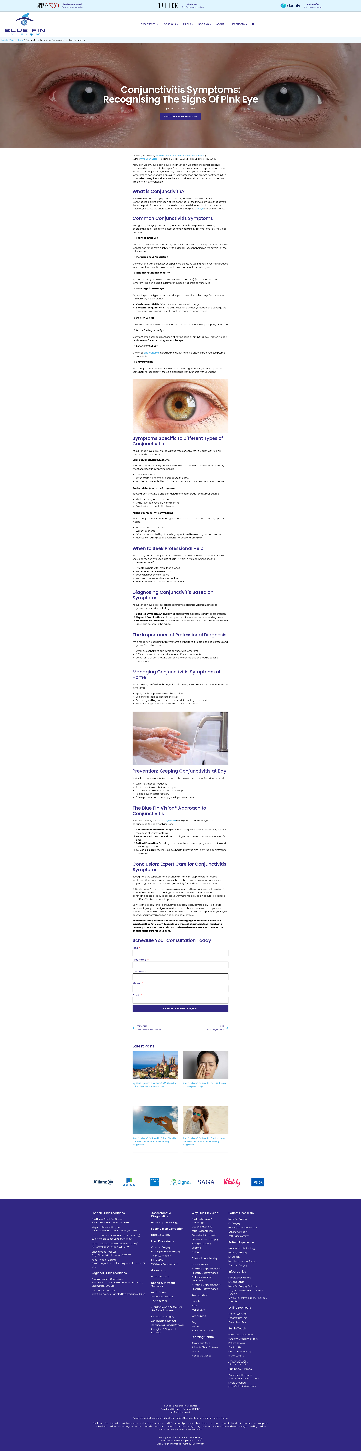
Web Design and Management (172, 1443)
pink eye (199, 208)
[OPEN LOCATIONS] (178, 24)
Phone (137, 983)
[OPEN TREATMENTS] (157, 24)
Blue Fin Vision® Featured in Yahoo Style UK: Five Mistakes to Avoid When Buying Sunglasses (154, 1141)
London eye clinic (166, 820)
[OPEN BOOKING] (211, 24)
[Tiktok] (230, 1362)
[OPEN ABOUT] (226, 24)
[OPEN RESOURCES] (246, 24)
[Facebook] (245, 1362)
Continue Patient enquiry (180, 1008)
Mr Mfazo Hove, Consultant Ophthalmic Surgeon (180, 155)
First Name (140, 959)
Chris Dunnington (149, 158)
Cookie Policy (195, 1437)
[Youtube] (240, 1362)
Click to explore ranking (72, 5)
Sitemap (182, 1440)
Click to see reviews (313, 5)
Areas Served (195, 1440)
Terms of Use (180, 1437)
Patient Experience (241, 1242)
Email (136, 995)
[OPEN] (257, 24)
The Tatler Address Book (193, 5)
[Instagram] (235, 1362)
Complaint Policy (168, 1440)
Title (136, 948)
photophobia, (151, 352)
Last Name (140, 971)
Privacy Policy (166, 1437)
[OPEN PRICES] (193, 24)
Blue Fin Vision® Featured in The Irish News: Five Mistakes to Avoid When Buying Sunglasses (204, 1141)
